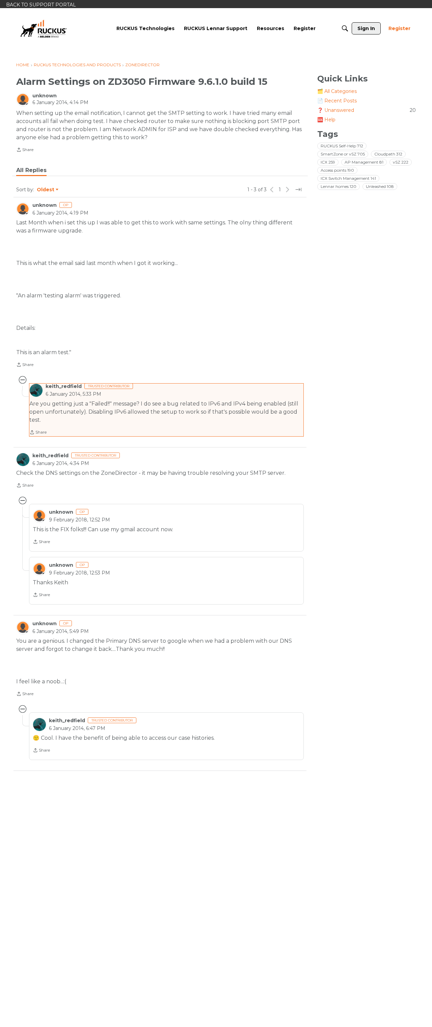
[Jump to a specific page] (298, 189)
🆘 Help (326, 120)
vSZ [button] (400, 162)
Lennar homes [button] (338, 186)
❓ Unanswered (366, 110)
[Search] (345, 28)
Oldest (46, 190)
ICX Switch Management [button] (348, 178)
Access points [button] (337, 170)
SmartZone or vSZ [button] (343, 153)
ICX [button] (328, 162)
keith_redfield (64, 386)
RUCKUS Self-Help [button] (342, 145)
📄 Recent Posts (337, 101)
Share (24, 150)
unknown (44, 96)
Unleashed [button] (380, 186)
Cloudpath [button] (388, 153)
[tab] (31, 170)
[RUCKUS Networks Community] (43, 28)
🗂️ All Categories (337, 91)
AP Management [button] (364, 162)
